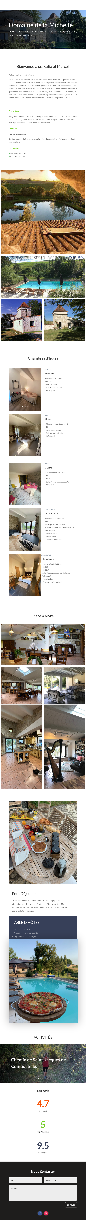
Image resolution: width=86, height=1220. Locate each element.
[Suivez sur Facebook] (40, 1213)
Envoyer (71, 1204)
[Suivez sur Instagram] (46, 1213)
